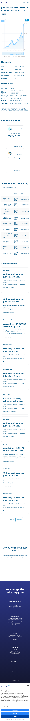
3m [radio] (13, 19)
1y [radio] (15, 19)
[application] (15, 37)
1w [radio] (7, 19)
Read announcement (8, 287)
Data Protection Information (12, 671)
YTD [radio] (20, 19)
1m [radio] (10, 19)
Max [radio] (3, 21)
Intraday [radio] (4, 19)
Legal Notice (14, 661)
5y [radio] (17, 19)
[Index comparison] (27, 20)
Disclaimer (14, 680)
